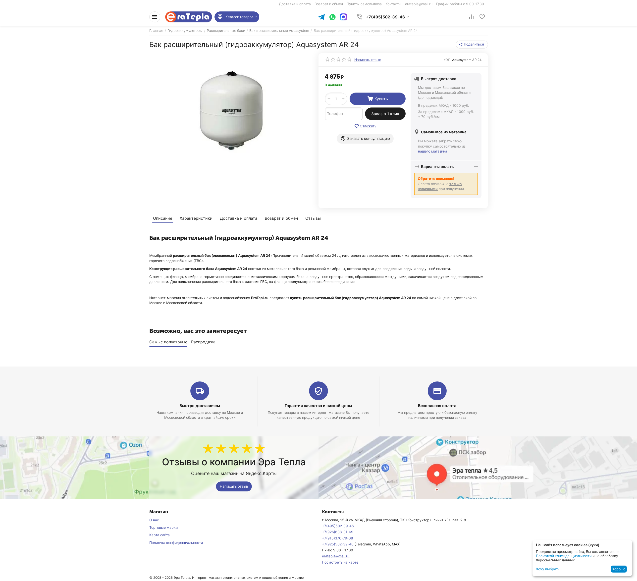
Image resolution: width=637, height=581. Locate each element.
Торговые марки (163, 527)
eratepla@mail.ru (335, 556)
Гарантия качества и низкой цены (318, 405)
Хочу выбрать (548, 569)
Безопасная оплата (437, 405)
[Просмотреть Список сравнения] (471, 16)
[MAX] (343, 17)
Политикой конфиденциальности (563, 556)
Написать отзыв (234, 486)
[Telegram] (321, 17)
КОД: (447, 60)
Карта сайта (159, 535)
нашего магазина (432, 151)
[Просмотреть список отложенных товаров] (482, 16)
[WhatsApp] (332, 17)
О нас (154, 520)
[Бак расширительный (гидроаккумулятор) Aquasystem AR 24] (230, 109)
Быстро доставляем (199, 405)
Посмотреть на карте (340, 562)
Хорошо (618, 569)
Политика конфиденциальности (176, 542)
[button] (472, 44)
